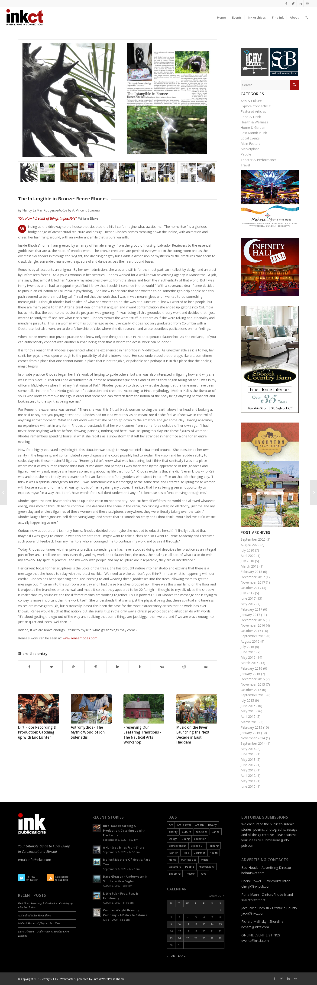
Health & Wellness (254, 122)
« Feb (171, 956)
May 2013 (248, 759)
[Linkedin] (300, 3)
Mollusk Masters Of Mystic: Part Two (39, 923)
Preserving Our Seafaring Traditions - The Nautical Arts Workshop (142, 735)
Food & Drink (251, 117)
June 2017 (248, 598)
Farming (213, 845)
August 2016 (250, 641)
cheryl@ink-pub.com (256, 886)
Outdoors (175, 866)
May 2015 (248, 711)
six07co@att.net (253, 900)
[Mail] (307, 3)
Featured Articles (253, 111)
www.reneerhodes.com (79, 638)
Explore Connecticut (256, 106)
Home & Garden (253, 127)
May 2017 (248, 604)
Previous (25, 714)
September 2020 (253, 539)
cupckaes (201, 831)
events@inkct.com (255, 940)
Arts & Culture (251, 101)
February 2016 (251, 668)
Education (200, 838)
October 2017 (251, 587)
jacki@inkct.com (253, 913)
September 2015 (253, 695)
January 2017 (250, 614)
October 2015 (251, 690)
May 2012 (248, 770)
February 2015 (251, 727)
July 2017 (247, 593)
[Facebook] (286, 3)
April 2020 (248, 555)
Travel (245, 165)
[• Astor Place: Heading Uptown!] (3, 492)
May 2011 (248, 781)
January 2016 (250, 673)
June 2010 (248, 786)
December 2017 (253, 577)
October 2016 (251, 630)
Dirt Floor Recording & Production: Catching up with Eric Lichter (37, 732)
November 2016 (253, 625)
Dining (186, 838)
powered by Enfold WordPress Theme (101, 979)
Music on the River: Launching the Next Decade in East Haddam (193, 735)
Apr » (181, 956)
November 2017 (253, 582)
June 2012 (248, 765)
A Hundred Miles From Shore (34, 915)
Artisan (199, 824)
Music (204, 859)
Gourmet (199, 852)
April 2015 (248, 716)
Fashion (173, 852)
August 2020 (250, 544)
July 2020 (247, 550)
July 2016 (247, 647)
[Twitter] (293, 3)
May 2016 (248, 657)
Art (171, 824)
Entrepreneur (177, 845)
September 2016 (253, 636)
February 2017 (251, 609)
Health (214, 852)
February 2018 (251, 571)
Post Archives (255, 532)
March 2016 (250, 663)
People (246, 154)
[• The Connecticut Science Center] (313, 492)
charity (173, 831)
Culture (186, 831)
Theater (190, 873)
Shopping (175, 873)
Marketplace (250, 149)
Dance (216, 831)
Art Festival (184, 824)
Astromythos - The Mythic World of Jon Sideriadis (88, 732)
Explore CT (197, 845)
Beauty (212, 824)
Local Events (250, 138)
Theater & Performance (259, 160)
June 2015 (248, 706)
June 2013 (248, 754)
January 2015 (250, 732)
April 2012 (248, 775)
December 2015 (253, 679)
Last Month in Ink (254, 133)
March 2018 (250, 566)
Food (186, 852)
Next (210, 714)
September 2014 (253, 743)
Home (173, 859)
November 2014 (253, 738)
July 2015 (247, 700)
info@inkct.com (39, 859)
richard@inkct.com (255, 927)
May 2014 (248, 749)
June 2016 (248, 652)
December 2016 (253, 620)
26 (195, 938)
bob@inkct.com (253, 873)
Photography (206, 866)
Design (173, 838)
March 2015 (250, 722)
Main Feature (251, 143)
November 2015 (253, 684)
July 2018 (247, 561)
